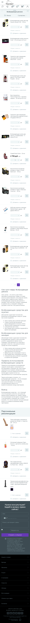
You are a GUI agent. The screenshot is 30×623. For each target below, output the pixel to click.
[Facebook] (19, 613)
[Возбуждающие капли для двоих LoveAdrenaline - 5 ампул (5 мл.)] (5, 137)
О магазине (4, 578)
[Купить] (27, 26)
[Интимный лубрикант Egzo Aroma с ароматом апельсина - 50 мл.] (5, 445)
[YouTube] (11, 613)
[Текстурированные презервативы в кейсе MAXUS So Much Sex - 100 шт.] (5, 464)
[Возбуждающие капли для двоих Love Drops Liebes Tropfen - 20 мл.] (5, 78)
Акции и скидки (6, 557)
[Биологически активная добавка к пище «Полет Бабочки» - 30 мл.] (5, 171)
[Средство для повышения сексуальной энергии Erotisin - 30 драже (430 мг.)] (5, 117)
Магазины (4, 567)
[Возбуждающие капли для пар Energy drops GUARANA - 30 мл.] (5, 249)
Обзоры (3, 588)
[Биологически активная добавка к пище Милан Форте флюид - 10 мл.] (5, 229)
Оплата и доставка (6, 598)
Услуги (3, 572)
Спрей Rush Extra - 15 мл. (17, 153)
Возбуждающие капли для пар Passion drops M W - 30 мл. (19, 21)
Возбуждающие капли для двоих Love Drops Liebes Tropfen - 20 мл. (18, 77)
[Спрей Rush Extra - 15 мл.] (5, 156)
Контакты (4, 603)
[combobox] (4, 518)
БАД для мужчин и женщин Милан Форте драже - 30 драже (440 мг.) (18, 209)
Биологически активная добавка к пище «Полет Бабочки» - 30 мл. (17, 170)
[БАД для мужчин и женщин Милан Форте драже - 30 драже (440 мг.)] (5, 210)
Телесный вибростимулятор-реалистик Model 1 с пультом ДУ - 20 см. (18, 421)
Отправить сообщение (15, 535)
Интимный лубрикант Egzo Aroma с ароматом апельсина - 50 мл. (19, 444)
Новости (4, 583)
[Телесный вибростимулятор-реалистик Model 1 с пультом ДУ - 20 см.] (5, 422)
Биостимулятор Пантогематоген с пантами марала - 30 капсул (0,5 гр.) (18, 96)
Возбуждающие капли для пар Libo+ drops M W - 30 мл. (19, 266)
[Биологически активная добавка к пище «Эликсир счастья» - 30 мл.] (5, 191)
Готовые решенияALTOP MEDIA (13, 620)
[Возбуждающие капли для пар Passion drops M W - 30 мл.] (5, 23)
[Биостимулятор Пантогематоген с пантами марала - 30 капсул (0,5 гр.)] (5, 98)
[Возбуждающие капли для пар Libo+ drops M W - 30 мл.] (5, 268)
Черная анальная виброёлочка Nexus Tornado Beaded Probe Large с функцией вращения (19, 482)
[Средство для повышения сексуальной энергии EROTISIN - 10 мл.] (5, 59)
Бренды (3, 562)
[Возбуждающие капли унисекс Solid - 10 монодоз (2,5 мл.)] (5, 41)
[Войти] (27, 6)
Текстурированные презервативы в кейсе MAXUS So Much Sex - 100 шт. (19, 463)
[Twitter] (16, 613)
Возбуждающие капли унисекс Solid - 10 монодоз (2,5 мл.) (19, 39)
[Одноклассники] (22, 613)
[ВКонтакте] (13, 613)
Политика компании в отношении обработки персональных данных (15, 616)
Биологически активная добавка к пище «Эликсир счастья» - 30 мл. (18, 189)
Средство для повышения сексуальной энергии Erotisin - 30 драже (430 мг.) (19, 116)
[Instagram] (8, 613)
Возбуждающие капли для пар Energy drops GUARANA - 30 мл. (19, 248)
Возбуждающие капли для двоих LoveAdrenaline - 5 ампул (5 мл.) (18, 135)
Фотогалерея (5, 593)
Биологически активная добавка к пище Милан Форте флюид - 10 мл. (19, 228)
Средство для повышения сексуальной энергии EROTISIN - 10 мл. (17, 58)
